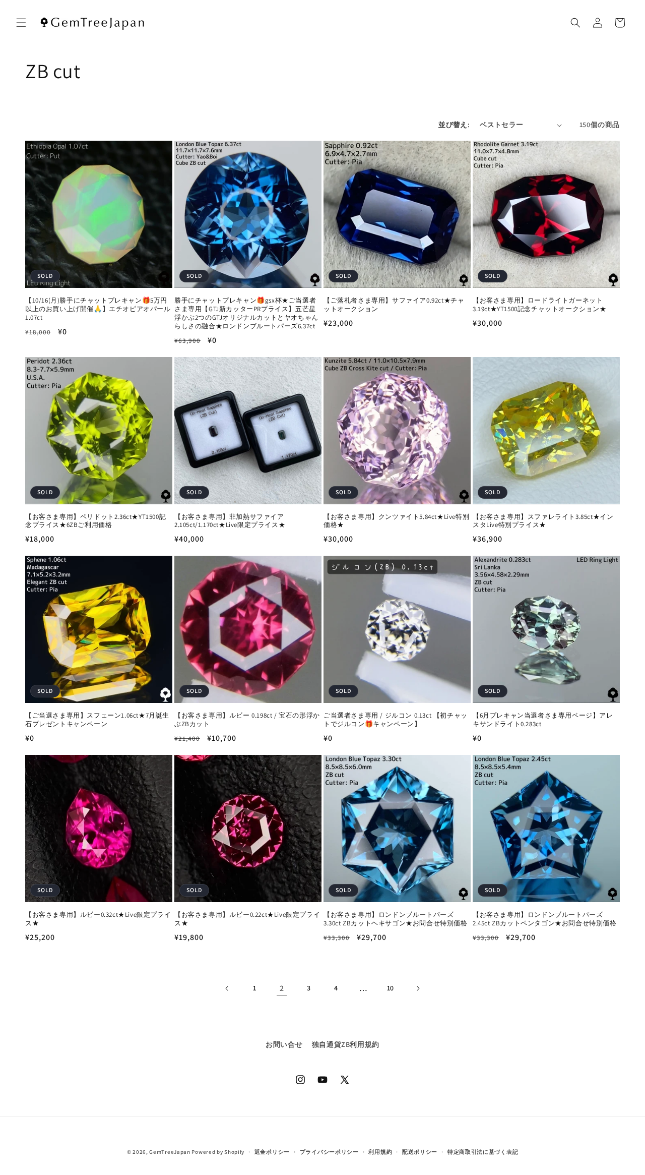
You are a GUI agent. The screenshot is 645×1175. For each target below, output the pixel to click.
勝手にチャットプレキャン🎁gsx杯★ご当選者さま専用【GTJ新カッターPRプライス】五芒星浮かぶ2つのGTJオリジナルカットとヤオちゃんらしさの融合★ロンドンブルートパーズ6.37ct (246, 313)
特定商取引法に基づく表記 (482, 1151)
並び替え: (454, 124)
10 (390, 987)
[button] (21, 23)
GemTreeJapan (169, 1151)
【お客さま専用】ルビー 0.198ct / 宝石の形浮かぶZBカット (247, 720)
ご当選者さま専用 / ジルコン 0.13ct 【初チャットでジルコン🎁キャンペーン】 (396, 720)
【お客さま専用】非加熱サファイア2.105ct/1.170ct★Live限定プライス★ (229, 521)
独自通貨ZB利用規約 (345, 1044)
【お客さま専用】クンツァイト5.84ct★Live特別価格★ (396, 521)
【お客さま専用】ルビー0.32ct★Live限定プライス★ (98, 919)
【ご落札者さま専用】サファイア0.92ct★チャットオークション (394, 305)
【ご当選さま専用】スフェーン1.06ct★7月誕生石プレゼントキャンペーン (97, 720)
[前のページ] (227, 988)
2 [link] (282, 988)
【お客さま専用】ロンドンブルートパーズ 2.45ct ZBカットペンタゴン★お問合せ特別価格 (545, 919)
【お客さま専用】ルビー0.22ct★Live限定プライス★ (247, 919)
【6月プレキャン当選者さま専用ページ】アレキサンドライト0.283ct (543, 720)
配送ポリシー (419, 1151)
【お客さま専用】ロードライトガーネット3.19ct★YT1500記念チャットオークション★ (540, 305)
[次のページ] (418, 988)
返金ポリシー (272, 1151)
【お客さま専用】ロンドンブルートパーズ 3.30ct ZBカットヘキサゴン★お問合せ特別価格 (396, 919)
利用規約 (380, 1151)
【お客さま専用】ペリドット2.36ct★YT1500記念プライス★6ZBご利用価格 (95, 521)
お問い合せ (284, 1044)
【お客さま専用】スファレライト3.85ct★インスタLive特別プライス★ (543, 521)
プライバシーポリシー (329, 1151)
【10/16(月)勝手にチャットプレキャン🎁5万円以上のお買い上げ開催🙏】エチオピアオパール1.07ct (98, 309)
